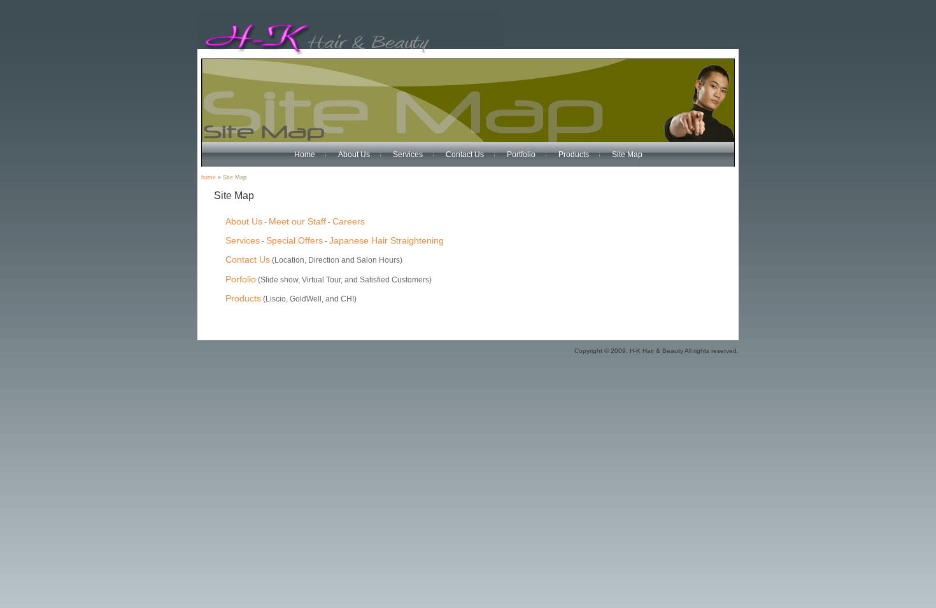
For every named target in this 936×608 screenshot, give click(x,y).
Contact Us (465, 154)
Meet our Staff (297, 221)
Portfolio (521, 154)
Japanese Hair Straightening (386, 240)
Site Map (627, 154)
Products (573, 154)
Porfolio (240, 279)
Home (304, 154)
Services (408, 154)
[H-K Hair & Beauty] (350, 52)
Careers (348, 221)
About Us (354, 154)
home (208, 177)
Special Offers (294, 240)
